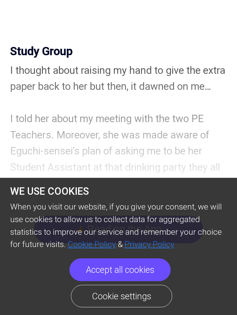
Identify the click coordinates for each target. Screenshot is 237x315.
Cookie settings (121, 296)
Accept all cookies (120, 270)
